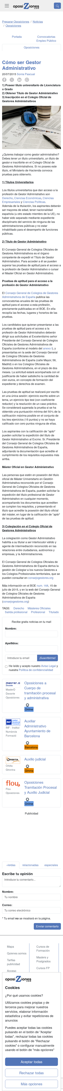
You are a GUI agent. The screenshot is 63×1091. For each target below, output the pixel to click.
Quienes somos (16, 953)
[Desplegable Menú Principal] (7, 5)
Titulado (54, 612)
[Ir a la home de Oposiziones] (26, 5)
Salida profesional (16, 612)
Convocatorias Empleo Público (46, 39)
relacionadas (30, 865)
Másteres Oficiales (39, 608)
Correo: (7, 905)
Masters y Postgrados (43, 959)
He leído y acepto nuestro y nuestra (33, 668)
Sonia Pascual (26, 74)
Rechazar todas (31, 1072)
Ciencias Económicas (27, 198)
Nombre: (8, 892)
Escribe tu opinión (17, 873)
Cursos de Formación (43, 948)
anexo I (47, 348)
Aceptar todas (31, 1061)
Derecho (7, 198)
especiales (51, 865)
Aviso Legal (48, 666)
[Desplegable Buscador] (57, 6)
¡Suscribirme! (47, 658)
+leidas (10, 865)
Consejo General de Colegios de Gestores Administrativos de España (30, 295)
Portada (17, 37)
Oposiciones (31, 47)
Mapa (10, 946)
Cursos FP (43, 968)
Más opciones (31, 1083)
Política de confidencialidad (36, 670)
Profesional (38, 612)
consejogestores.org (40, 578)
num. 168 (42, 585)
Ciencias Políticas (34, 202)
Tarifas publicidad (13, 962)
